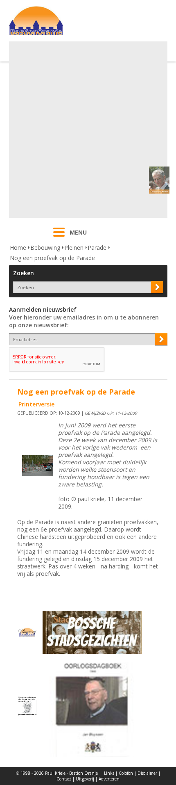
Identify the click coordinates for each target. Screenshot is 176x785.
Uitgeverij (85, 779)
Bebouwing (45, 247)
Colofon (126, 773)
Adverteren (109, 779)
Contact (63, 779)
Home (18, 247)
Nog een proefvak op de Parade (52, 258)
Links (109, 773)
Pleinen (73, 247)
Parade (97, 247)
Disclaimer (147, 773)
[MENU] (59, 237)
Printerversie (36, 404)
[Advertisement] (88, 129)
